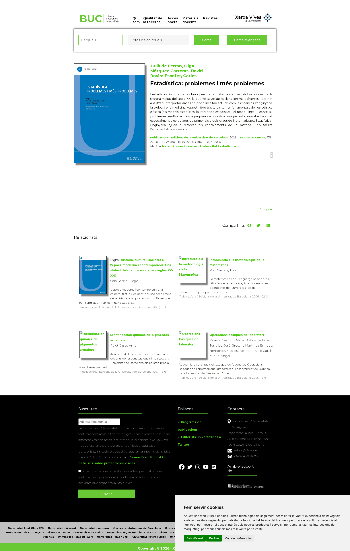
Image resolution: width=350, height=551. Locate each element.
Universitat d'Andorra (94, 528)
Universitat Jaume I (58, 532)
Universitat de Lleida (89, 532)
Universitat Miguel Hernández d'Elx (130, 532)
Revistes (210, 18)
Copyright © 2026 (153, 548)
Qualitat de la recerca (152, 20)
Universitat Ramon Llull (112, 536)
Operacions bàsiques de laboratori (237, 335)
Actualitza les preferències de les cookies (34, 2)
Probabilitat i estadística (218, 146)
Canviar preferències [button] (238, 538)
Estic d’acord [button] (195, 538)
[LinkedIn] (268, 225)
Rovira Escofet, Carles (173, 75)
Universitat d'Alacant (62, 528)
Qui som (136, 20)
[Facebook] (249, 225)
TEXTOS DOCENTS (251, 137)
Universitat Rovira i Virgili (149, 536)
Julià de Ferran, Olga (172, 65)
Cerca (206, 40)
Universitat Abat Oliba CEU (26, 528)
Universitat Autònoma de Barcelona (137, 528)
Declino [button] (214, 538)
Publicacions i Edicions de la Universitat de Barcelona (189, 137)
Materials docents (190, 20)
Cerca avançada (247, 40)
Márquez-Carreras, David (176, 70)
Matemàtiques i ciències (180, 146)
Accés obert (173, 20)
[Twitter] (258, 225)
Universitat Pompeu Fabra (75, 536)
